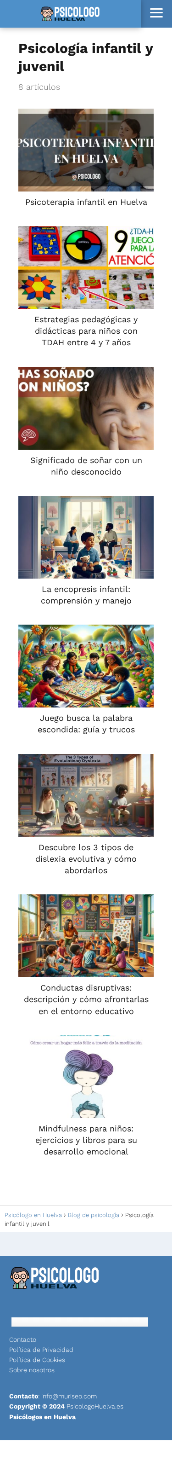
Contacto (22, 1339)
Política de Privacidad (41, 1349)
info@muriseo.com (69, 1396)
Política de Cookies (37, 1359)
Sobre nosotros (32, 1370)
